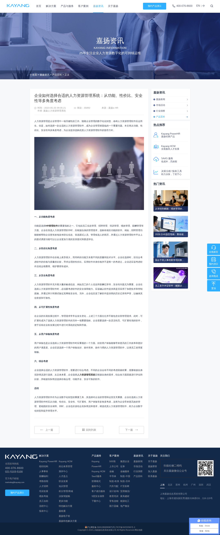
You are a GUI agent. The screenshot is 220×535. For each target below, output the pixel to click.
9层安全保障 (98, 496)
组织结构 (43, 466)
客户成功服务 (98, 491)
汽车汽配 (113, 486)
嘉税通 (62, 511)
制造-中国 (125, 476)
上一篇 (49, 429)
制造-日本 (125, 481)
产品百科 (57, 74)
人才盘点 (63, 476)
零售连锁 (113, 501)
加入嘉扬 (152, 471)
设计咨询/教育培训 (114, 493)
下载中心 (96, 501)
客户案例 (83, 6)
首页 (38, 6)
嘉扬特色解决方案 (68, 521)
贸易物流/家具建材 (125, 493)
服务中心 (96, 486)
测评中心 (63, 471)
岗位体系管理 (65, 466)
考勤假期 (43, 481)
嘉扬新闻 (160, 99)
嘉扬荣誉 (152, 466)
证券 (122, 466)
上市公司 (113, 466)
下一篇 (129, 429)
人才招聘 (43, 486)
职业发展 (63, 481)
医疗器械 (113, 506)
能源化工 (124, 501)
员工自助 (43, 501)
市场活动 (160, 105)
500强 (112, 461)
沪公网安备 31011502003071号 (101, 527)
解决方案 (51, 6)
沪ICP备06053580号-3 (125, 527)
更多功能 (63, 501)
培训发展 (43, 491)
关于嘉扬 (113, 6)
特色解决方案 (65, 506)
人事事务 (43, 471)
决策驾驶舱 (64, 496)
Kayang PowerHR (48, 461)
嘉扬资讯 (98, 6)
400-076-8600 (184, 6)
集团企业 (124, 461)
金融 (111, 471)
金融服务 (124, 471)
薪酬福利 (43, 476)
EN (198, 5)
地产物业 (124, 506)
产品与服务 (67, 6)
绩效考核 (43, 496)
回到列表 (91, 429)
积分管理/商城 (66, 491)
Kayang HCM (65, 461)
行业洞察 (160, 111)
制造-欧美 (114, 481)
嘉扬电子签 (64, 516)
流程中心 (43, 506)
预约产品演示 (154, 6)
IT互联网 (124, 486)
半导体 (112, 476)
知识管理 (63, 486)
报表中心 (43, 511)
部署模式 (96, 481)
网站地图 (138, 530)
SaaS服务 (97, 476)
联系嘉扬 (152, 476)
